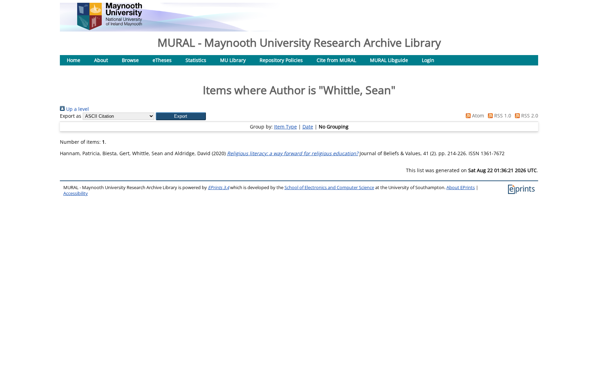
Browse (130, 60)
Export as (70, 116)
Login (428, 60)
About (101, 60)
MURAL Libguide (389, 60)
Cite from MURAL (336, 60)
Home (73, 60)
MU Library (233, 60)
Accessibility (75, 193)
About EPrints (460, 187)
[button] (181, 116)
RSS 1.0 (502, 115)
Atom (477, 115)
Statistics (195, 60)
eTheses (162, 60)
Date (307, 126)
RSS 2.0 (529, 115)
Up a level (77, 109)
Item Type (285, 126)
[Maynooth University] (109, 28)
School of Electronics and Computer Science (329, 187)
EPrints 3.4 (218, 187)
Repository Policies (281, 60)
